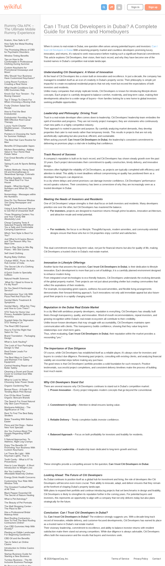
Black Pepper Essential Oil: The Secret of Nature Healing (19, 494)
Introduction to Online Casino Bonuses (19, 549)
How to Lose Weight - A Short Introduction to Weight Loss (19, 466)
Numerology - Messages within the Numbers (20, 195)
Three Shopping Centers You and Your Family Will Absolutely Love (19, 216)
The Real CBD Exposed (16, 326)
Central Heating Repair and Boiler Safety (18, 366)
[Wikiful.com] (13, 6)
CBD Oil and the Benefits (17, 538)
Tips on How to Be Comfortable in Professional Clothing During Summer (18, 61)
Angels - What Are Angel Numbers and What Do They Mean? (19, 188)
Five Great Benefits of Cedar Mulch (19, 158)
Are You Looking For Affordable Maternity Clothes (18, 472)
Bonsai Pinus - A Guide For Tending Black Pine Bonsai (18, 390)
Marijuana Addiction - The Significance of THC (17, 408)
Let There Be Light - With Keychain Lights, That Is (17, 454)
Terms (120, 558)
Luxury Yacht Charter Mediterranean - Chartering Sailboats (18, 128)
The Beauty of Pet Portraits (18, 502)
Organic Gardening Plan (16, 385)
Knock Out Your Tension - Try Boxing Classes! (19, 94)
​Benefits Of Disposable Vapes (19, 146)
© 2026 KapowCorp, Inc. (56, 558)
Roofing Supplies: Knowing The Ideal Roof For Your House (18, 180)
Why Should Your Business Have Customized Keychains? (19, 77)
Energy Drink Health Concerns (19, 477)
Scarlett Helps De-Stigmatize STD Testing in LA (19, 321)
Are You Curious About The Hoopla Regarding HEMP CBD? (18, 433)
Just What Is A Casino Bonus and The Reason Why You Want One (19, 241)
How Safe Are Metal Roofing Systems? (19, 44)
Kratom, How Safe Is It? (16, 40)
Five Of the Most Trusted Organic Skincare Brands (17, 396)
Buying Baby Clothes (15, 257)
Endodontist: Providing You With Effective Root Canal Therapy (18, 119)
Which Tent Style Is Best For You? (19, 234)
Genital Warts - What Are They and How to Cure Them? (20, 307)
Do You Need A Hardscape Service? (18, 289)
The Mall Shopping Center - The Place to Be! (18, 507)
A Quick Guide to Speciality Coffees (18, 273)
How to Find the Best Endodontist (15, 112)
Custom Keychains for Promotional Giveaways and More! (19, 69)
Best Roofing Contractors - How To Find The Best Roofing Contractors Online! (20, 520)
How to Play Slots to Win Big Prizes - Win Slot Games (19, 248)
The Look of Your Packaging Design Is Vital (19, 346)
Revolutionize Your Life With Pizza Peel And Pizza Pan (19, 295)
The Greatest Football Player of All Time (19, 488)
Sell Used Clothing (13, 253)
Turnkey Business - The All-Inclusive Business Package (18, 561)
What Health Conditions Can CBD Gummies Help (19, 88)
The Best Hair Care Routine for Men (20, 141)
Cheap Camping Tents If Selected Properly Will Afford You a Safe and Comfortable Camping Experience (19, 226)
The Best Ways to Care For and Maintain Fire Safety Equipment (18, 359)
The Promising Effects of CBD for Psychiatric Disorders (19, 50)
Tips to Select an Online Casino (16, 543)
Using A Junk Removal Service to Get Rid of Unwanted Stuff (20, 209)
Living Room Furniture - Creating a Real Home (16, 82)
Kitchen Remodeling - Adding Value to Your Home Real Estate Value (19, 151)
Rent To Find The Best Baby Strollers (19, 414)
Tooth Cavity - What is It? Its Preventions (19, 460)
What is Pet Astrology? (15, 499)
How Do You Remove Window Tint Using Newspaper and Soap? (19, 202)
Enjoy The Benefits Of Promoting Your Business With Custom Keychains (20, 447)
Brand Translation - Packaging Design (20, 337)
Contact (156, 558)
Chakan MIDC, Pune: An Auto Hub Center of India (19, 261)
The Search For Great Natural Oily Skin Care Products (20, 402)
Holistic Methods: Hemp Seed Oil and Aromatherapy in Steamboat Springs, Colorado (19, 171)
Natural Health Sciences (16, 278)
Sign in (135, 7)
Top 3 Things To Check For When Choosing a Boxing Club (19, 100)
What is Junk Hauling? (15, 341)
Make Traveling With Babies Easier (18, 420)
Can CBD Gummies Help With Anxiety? (19, 527)
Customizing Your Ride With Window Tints (18, 482)
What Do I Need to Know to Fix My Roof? (18, 283)
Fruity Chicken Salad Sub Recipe (17, 106)
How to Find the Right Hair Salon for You (18, 331)
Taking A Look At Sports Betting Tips (20, 164)
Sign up (152, 7)
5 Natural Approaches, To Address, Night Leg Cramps (18, 440)
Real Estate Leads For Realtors (16, 352)
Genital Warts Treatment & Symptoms (18, 301)
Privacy (141, 558)
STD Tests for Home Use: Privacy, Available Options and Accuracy (19, 314)
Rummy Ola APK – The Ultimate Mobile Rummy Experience (20, 29)
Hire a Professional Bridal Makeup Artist (17, 513)
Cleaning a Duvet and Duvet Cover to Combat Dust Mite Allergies (19, 373)
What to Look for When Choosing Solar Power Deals (19, 380)
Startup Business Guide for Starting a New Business (18, 555)
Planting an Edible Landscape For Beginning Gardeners (19, 533)
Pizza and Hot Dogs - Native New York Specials (19, 426)
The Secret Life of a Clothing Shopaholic (19, 267)
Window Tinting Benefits (16, 55)
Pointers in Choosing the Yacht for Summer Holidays (20, 135)
